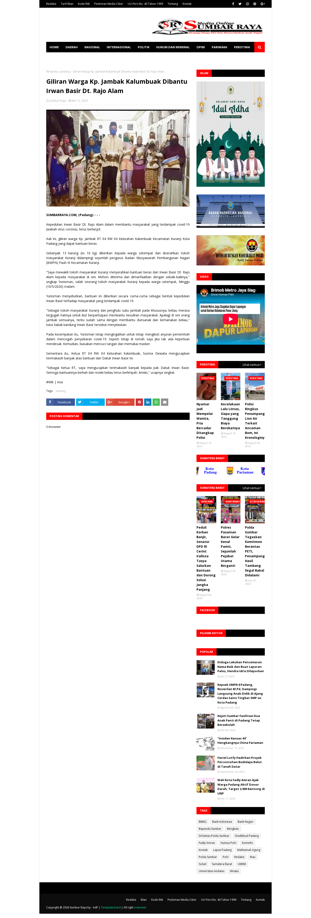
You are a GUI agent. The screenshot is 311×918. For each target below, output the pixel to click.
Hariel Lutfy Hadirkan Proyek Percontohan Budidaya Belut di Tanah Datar (239, 762)
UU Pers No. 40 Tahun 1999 (145, 4)
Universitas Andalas (211, 871)
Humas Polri (228, 843)
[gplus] (262, 4)
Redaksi (51, 4)
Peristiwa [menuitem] (242, 47)
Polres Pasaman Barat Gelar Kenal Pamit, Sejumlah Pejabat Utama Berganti (230, 546)
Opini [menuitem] (200, 47)
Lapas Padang (222, 850)
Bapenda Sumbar (210, 829)
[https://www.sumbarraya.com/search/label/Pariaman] (224, 474)
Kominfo (247, 843)
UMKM (242, 864)
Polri (226, 857)
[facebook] (233, 4)
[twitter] (240, 4)
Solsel (202, 864)
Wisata (234, 871)
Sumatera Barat (222, 864)
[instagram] (247, 4)
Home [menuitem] (54, 47)
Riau (252, 857)
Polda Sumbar (208, 857)
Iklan (144, 900)
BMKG (202, 822)
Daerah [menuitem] (72, 47)
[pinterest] (254, 4)
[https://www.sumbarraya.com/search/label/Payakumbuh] (259, 474)
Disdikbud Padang (247, 836)
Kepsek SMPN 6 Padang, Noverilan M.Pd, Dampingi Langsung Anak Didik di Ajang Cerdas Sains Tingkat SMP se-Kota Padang (240, 693)
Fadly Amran (207, 843)
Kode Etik (84, 4)
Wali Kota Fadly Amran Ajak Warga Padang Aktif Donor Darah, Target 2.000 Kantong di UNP (241, 786)
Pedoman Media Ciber (108, 4)
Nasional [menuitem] (92, 47)
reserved (140, 907)
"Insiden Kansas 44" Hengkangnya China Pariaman (240, 740)
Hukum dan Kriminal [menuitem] (173, 47)
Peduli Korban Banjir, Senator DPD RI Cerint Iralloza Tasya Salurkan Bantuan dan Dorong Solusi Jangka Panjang (206, 558)
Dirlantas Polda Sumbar (214, 836)
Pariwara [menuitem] (219, 47)
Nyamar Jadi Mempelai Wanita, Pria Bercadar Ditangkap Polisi (205, 421)
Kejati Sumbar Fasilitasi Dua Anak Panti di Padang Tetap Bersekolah (238, 720)
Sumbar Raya (57, 101)
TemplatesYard (111, 907)
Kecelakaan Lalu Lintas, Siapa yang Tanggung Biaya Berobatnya (230, 416)
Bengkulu (233, 829)
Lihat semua (251, 365)
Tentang (173, 4)
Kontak (187, 4)
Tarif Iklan (67, 4)
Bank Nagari (245, 822)
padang (65, 71)
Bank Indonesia (222, 822)
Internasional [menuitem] (119, 47)
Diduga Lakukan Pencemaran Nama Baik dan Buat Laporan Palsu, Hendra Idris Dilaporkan (240, 666)
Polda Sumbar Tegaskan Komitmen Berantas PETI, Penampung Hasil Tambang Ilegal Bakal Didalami (255, 551)
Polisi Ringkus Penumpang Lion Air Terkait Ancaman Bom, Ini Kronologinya (256, 421)
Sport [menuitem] (55, 57)
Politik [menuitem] (143, 47)
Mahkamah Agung (248, 850)
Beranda (51, 71)
